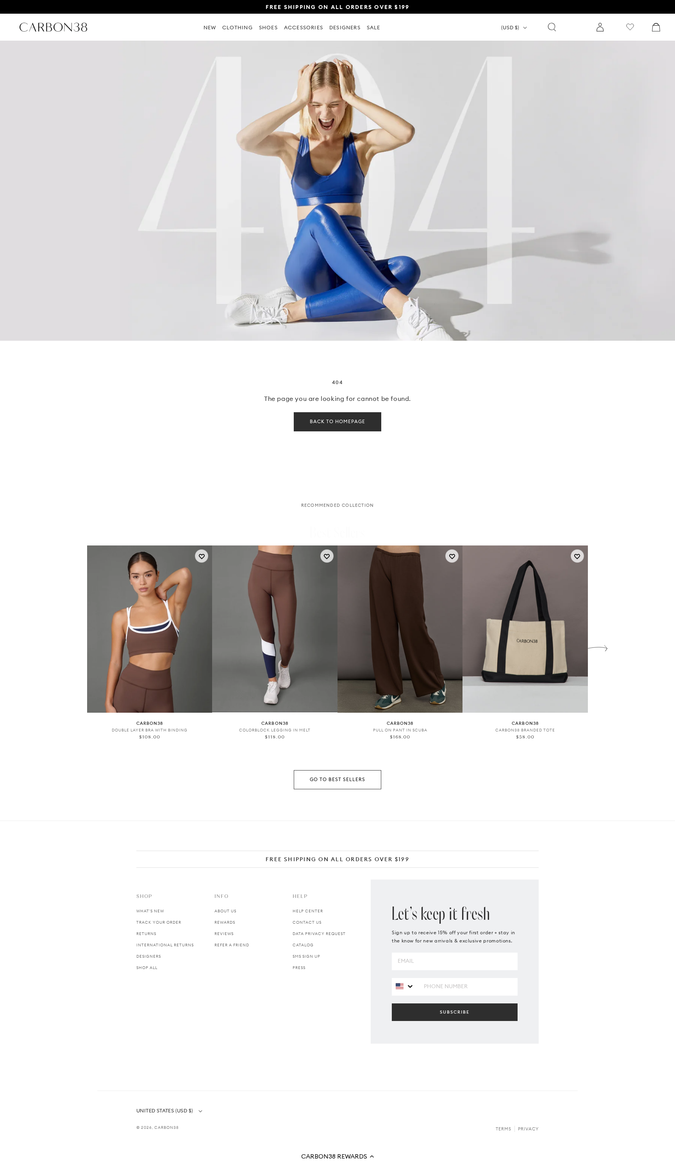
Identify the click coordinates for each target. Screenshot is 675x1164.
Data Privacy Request (319, 933)
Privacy (528, 1129)
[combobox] (405, 986)
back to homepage (337, 421)
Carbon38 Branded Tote (525, 730)
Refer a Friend (231, 945)
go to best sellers (337, 779)
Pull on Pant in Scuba (400, 730)
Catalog (303, 945)
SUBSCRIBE (455, 1012)
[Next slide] (597, 646)
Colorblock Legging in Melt (275, 730)
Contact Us (307, 922)
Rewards (224, 922)
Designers (148, 956)
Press (299, 967)
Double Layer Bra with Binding (150, 730)
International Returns (165, 945)
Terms (503, 1129)
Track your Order (158, 922)
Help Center (308, 911)
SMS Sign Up (306, 956)
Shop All (146, 967)
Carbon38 (166, 1127)
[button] (337, 1156)
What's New (150, 911)
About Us (225, 911)
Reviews (224, 933)
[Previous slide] (77, 646)
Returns (146, 933)
